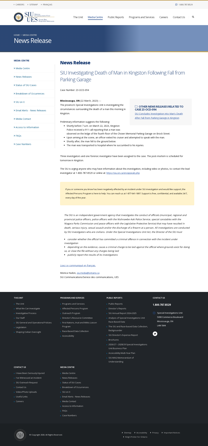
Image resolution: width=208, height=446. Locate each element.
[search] (193, 17)
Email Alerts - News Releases (76, 396)
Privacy (155, 432)
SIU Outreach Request (27, 382)
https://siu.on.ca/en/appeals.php (123, 172)
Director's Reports (117, 308)
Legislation (21, 327)
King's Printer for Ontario (136, 437)
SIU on (20, 102)
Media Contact (69, 401)
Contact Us (179, 17)
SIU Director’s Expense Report (123, 335)
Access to (27, 127)
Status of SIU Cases (71, 382)
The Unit (78, 17)
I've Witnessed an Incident (28, 377)
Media (23, 68)
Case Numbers (69, 415)
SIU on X (66, 392)
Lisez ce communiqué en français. (78, 265)
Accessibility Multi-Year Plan (122, 353)
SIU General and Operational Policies (34, 322)
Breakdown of (30, 93)
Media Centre (95, 17)
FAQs (64, 410)
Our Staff (20, 318)
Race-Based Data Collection (75, 331)
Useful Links (22, 396)
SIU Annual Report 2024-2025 (122, 313)
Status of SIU (26, 85)
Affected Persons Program (75, 308)
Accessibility (68, 336)
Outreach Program (71, 313)
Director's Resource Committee (77, 318)
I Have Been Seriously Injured (30, 373)
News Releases (69, 377)
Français (47, 4)
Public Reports (116, 17)
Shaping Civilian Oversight (28, 332)
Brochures (114, 339)
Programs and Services (141, 17)
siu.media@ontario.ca (88, 272)
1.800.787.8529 (185, 4)
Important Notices (171, 432)
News (24, 76)
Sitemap (33, 4)
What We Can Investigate (28, 308)
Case (23, 144)
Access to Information (72, 406)
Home (17, 35)
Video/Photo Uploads (26, 392)
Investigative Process (26, 313)
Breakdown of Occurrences (75, 387)
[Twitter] (155, 333)
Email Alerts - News (31, 110)
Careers (19, 4)
